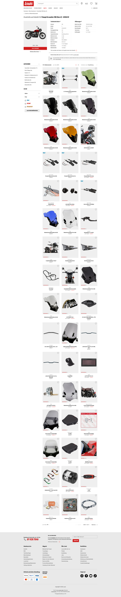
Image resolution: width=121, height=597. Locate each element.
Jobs (62, 555)
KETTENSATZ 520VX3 (51, 405)
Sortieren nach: (84, 65)
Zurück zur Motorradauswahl (31, 13)
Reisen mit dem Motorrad (48, 559)
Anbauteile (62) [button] (28, 84)
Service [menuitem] (61, 8)
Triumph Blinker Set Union (89, 176)
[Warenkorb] (96, 3)
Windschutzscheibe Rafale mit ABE (89, 91)
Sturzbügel (51, 288)
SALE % (28, 103)
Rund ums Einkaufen (66, 557)
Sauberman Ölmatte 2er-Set (70, 518)
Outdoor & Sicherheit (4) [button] (30, 77)
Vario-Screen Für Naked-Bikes (51, 433)
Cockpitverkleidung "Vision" (51, 260)
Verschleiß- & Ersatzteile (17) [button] (31, 68)
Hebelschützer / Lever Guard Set (51, 490)
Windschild (51, 91)
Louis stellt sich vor (65, 549)
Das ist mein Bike (35, 48)
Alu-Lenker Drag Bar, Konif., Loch (51, 346)
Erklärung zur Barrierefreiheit (86, 559)
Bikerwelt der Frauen (47, 549)
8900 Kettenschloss (89, 518)
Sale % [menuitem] (44, 8)
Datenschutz (83, 553)
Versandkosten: (54, 591)
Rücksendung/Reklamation (30, 563)
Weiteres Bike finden (34, 51)
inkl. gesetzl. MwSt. (60, 590)
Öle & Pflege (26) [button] (28, 70)
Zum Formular (58, 59)
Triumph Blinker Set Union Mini (51, 176)
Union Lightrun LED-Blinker (89, 204)
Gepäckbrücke (51, 204)
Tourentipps (45, 551)
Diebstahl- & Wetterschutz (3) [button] (31, 75)
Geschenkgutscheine (28, 559)
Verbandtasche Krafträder (51, 518)
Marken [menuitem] (50, 8)
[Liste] (78, 65)
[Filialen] (81, 3)
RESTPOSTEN (29, 106)
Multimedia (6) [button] (28, 80)
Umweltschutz (83, 561)
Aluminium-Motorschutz (70, 260)
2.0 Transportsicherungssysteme (70, 91)
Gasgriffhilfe (69, 376)
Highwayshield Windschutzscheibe (70, 346)
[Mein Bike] (86, 3)
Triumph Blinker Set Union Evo (70, 176)
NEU (28, 100)
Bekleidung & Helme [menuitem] (28, 8)
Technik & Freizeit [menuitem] (37, 8)
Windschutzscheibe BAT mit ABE (70, 232)
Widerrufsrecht (83, 555)
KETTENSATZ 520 (69, 317)
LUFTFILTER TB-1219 (89, 376)
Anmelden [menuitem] (95, 8)
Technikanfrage (27, 553)
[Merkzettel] (91, 3)
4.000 (89, 490)
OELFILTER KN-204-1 (70, 490)
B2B (24, 551)
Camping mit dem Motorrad (49, 565)
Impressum (82, 549)
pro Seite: (55, 65)
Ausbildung (63, 553)
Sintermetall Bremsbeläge (89, 433)
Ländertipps (45, 553)
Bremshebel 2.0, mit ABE (89, 232)
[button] (77, 4)
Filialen (63, 551)
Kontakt (25, 549)
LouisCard (26, 561)
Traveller (70, 433)
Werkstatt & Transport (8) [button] (30, 82)
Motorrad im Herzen (47, 557)
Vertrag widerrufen (28, 565)
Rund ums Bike (46, 561)
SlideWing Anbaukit (89, 461)
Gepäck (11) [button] (27, 72)
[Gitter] (76, 64)
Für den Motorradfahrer (48, 563)
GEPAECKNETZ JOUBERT (89, 147)
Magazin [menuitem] (56, 8)
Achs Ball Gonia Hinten (69, 204)
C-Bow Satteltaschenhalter (89, 405)
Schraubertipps (46, 555)
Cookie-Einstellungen (85, 563)
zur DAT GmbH (76, 54)
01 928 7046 (32, 539)
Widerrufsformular (84, 557)
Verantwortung (64, 561)
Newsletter (26, 557)
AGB (81, 551)
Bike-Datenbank (27, 555)
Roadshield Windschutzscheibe (70, 288)
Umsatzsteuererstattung (66, 559)
